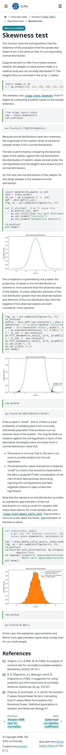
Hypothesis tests (16, 21)
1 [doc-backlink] (4, 661)
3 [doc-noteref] (32, 473)
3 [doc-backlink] (4, 692)
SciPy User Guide (19, 16)
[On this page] (60, 6)
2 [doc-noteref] (62, 94)
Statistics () (43, 16)
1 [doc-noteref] (54, 70)
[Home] (5, 17)
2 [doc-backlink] (4, 674)
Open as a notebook (14, 28)
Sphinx (23, 746)
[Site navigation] (6, 6)
